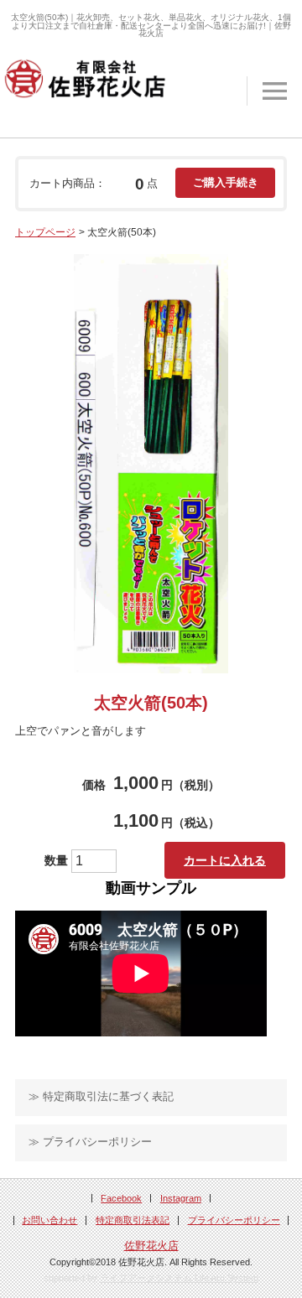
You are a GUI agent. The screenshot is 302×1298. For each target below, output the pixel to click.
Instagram (180, 1198)
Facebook (121, 1198)
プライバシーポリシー (234, 1220)
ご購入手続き (225, 182)
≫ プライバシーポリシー (90, 1141)
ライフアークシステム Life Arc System (179, 1278)
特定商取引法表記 (132, 1220)
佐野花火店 (151, 1246)
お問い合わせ (49, 1220)
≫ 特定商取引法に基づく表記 (101, 1096)
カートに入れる (225, 860)
